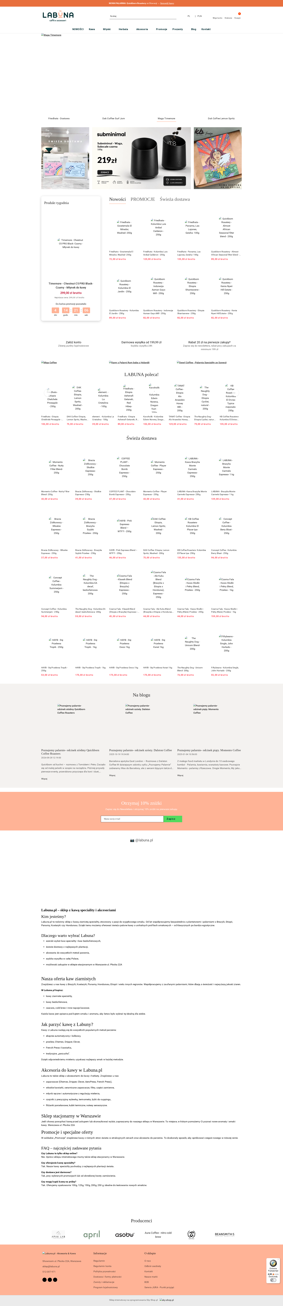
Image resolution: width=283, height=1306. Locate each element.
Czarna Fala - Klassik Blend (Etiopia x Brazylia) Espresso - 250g (123, 610)
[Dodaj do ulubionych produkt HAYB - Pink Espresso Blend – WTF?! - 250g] (136, 509)
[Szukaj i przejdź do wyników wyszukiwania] (174, 16)
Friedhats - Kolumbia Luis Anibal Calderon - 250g (155, 253)
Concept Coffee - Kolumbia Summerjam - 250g (54, 610)
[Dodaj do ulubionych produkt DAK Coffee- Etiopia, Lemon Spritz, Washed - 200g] (60, 387)
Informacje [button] (100, 1253)
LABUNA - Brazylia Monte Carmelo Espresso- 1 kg (223, 493)
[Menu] (278, 1260)
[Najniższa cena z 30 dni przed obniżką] (86, 297)
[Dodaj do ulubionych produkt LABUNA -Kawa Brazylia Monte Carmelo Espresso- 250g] (204, 450)
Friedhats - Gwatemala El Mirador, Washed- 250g (121, 253)
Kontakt (148, 1271)
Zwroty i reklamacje (103, 1282)
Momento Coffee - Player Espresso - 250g (155, 493)
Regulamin (99, 1260)
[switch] (273, 1280)
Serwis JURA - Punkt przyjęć (159, 1287)
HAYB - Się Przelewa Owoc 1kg (123, 667)
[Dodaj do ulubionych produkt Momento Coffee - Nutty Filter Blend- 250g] (68, 450)
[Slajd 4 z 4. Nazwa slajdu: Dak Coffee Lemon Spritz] (141, 73)
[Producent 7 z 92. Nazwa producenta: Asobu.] (91, 1234)
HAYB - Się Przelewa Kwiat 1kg (157, 667)
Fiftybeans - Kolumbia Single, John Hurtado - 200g (225, 669)
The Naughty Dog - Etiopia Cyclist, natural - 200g (179, 418)
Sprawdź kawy (167, 3)
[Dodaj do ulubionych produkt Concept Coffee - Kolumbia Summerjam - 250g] (68, 568)
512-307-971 (49, 1271)
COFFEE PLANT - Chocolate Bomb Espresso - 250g (122, 493)
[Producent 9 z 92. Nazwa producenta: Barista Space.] (158, 1234)
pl (189, 16)
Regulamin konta (102, 1266)
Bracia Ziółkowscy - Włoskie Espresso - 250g (54, 551)
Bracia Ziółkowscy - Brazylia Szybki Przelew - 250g (88, 551)
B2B (146, 1282)
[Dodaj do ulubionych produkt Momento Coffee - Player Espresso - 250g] (170, 450)
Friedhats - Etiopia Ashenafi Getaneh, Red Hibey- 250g (103, 418)
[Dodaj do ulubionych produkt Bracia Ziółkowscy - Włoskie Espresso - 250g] (68, 509)
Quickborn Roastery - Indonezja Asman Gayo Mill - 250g (158, 312)
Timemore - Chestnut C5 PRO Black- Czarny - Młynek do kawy (71, 285)
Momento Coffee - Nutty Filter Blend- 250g (55, 493)
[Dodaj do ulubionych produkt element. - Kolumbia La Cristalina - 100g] (85, 387)
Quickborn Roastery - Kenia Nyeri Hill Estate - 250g (224, 312)
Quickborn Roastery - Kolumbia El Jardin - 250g (124, 312)
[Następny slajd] (235, 73)
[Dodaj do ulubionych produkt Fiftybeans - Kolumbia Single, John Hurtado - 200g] (238, 626)
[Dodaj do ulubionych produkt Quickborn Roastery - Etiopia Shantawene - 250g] (204, 269)
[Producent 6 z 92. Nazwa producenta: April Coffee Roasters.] (58, 1234)
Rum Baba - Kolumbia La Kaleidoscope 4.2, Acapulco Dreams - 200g (230, 418)
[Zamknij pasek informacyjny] (240, 3)
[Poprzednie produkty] (48, 393)
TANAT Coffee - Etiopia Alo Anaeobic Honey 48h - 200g (154, 418)
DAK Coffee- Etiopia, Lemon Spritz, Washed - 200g (51, 418)
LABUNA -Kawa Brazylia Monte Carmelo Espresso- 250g (192, 493)
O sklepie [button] (150, 1253)
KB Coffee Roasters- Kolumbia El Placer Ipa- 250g (191, 551)
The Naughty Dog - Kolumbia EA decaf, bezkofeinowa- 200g (90, 610)
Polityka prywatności (104, 1271)
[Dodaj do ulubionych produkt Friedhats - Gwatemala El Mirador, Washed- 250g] (136, 211)
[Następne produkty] (235, 393)
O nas (147, 1260)
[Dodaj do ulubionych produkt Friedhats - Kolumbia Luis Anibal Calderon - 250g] (170, 211)
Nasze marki (151, 1276)
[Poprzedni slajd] (47, 73)
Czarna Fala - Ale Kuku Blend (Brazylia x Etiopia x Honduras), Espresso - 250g (158, 610)
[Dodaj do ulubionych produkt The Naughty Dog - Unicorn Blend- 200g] (204, 626)
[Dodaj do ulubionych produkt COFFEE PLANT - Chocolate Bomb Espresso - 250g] (136, 450)
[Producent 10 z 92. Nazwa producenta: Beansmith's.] (191, 1234)
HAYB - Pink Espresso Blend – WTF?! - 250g (123, 551)
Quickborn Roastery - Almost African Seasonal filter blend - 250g (225, 253)
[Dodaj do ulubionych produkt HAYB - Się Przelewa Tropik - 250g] (68, 626)
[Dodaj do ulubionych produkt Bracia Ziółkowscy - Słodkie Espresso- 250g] (102, 450)
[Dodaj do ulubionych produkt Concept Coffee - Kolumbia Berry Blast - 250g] (238, 509)
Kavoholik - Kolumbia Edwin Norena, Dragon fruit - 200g (128, 418)
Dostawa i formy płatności (107, 1276)
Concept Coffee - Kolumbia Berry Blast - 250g (224, 551)
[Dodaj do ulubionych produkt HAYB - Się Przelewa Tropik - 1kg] (102, 626)
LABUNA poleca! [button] (141, 374)
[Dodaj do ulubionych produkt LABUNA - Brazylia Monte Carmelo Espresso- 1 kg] (238, 450)
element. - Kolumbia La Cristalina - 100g (77, 418)
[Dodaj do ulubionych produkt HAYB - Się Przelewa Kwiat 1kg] (170, 626)
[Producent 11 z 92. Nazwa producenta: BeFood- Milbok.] (224, 1234)
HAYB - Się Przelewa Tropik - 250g (54, 669)
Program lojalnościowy (105, 1287)
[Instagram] (50, 1280)
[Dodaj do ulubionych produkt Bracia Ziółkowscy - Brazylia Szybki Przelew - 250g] (102, 509)
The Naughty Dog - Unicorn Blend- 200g (190, 669)
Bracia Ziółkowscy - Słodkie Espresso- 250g (88, 493)
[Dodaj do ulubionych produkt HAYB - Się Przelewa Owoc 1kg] (136, 626)
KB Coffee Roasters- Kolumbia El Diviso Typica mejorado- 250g (205, 418)
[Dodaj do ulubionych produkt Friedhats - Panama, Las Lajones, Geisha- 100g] (204, 211)
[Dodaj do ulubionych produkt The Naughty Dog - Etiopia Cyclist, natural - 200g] (187, 387)
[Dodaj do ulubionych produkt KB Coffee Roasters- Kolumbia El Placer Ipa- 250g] (204, 509)
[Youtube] (55, 1280)
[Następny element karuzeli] (240, 1235)
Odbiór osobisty (152, 1266)
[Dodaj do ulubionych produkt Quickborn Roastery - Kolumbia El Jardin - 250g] (136, 269)
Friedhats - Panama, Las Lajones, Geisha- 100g (188, 253)
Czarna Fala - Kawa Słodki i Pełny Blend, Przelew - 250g (190, 610)
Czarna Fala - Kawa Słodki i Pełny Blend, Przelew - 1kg (224, 610)
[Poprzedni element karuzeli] (43, 1235)
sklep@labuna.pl (51, 1266)
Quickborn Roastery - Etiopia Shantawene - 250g (190, 312)
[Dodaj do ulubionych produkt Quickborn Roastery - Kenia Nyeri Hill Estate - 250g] (238, 269)
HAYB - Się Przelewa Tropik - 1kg (90, 667)
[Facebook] (44, 1280)
